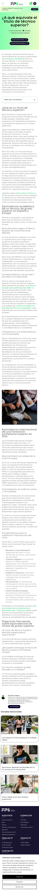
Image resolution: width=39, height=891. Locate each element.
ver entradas (14, 706)
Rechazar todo (19, 887)
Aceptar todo (19, 877)
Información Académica (23, 32)
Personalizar (19, 882)
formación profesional (15, 59)
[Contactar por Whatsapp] (30, 4)
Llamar (34, 9)
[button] (34, 100)
